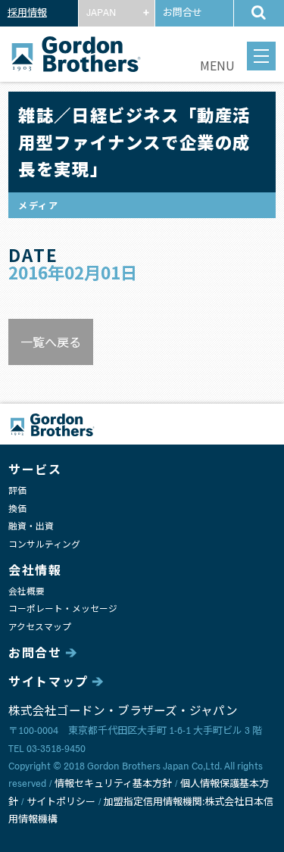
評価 (17, 491)
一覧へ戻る (50, 341)
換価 (17, 509)
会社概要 (26, 592)
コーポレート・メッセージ (62, 609)
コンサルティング (44, 545)
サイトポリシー (61, 802)
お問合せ (182, 13)
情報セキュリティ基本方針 (113, 784)
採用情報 (27, 13)
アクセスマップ (39, 627)
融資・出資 (31, 527)
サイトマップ (48, 682)
